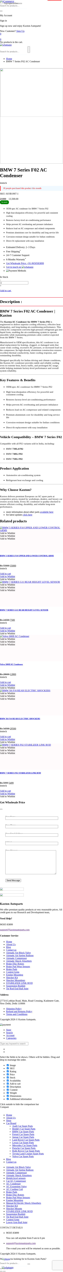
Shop (8, 1120)
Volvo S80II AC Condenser (11, 664)
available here (46, 512)
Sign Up (20, 31)
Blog (8, 947)
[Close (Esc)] (1, 1268)
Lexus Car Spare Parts (23, 1142)
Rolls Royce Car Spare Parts (26, 1151)
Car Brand (11, 1123)
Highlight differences (12, 3)
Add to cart (5, 290)
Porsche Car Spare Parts (23, 1148)
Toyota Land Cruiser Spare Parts (28, 1153)
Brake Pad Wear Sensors (18, 966)
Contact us (11, 950)
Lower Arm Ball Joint (16, 1222)
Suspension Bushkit (15, 986)
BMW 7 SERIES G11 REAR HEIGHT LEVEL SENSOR (24, 610)
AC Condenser (13, 1183)
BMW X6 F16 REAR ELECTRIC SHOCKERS (20, 718)
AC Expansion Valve (16, 1186)
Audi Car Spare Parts (22, 1126)
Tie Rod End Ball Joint (17, 988)
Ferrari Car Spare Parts (23, 1134)
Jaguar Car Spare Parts (23, 1137)
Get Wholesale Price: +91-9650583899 (25, 263)
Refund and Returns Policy (19, 1011)
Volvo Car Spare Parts (23, 1156)
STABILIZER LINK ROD (19, 983)
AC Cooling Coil (14, 1189)
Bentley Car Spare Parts (23, 1128)
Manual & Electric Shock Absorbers (23, 1203)
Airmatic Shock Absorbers (19, 961)
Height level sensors (16, 1178)
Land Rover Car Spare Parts (25, 1140)
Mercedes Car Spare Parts (24, 1145)
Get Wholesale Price (21, 290)
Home (9, 58)
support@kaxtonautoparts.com (21, 1243)
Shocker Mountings (15, 980)
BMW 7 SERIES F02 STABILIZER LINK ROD (20, 773)
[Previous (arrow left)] (1, 1271)
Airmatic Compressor (16, 958)
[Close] (1, 809)
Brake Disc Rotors (15, 963)
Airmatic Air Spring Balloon (19, 955)
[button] (7, 533)
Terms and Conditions (16, 1014)
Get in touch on (14, 267)
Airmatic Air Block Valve (18, 952)
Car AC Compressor (16, 1181)
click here (27, 514)
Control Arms (12, 972)
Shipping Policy (14, 1008)
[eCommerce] (7, 1)
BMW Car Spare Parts (23, 1131)
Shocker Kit (12, 977)
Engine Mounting (14, 974)
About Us (11, 944)
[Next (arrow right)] (4, 1271)
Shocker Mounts (14, 1208)
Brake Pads (11, 969)
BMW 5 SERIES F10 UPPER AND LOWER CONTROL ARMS (27, 556)
